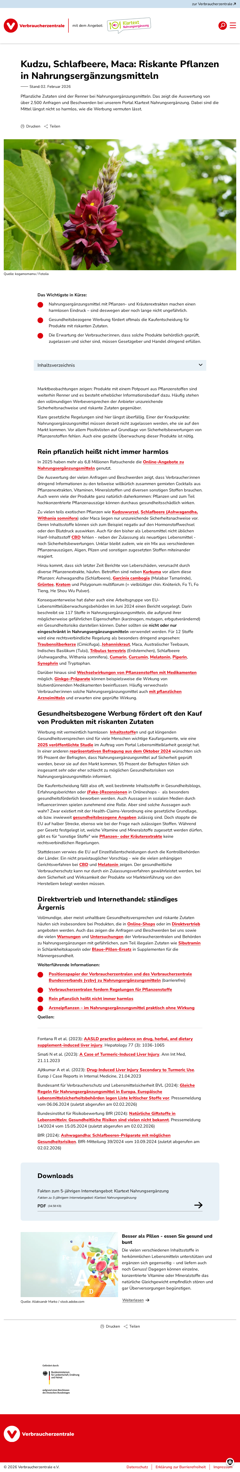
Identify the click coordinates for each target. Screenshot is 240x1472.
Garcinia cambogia (131, 578)
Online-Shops (141, 924)
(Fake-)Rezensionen (107, 792)
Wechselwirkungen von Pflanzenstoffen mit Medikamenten (137, 672)
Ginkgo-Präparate (72, 679)
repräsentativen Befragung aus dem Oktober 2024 (120, 751)
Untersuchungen (107, 936)
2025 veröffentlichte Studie (65, 745)
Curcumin (138, 657)
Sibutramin (189, 943)
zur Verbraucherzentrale (212, 4)
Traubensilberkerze (57, 644)
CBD (76, 537)
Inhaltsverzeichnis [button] (56, 365)
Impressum (223, 1467)
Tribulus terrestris (108, 650)
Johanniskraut (116, 644)
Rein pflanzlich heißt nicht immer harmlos (91, 998)
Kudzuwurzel (125, 512)
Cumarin (118, 657)
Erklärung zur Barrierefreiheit (181, 1467)
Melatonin (160, 657)
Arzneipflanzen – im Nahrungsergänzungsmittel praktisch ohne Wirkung (122, 1008)
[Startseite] (36, 26)
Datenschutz (137, 1467)
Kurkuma (152, 572)
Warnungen (69, 936)
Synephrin (48, 663)
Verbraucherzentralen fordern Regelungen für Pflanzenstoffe (110, 989)
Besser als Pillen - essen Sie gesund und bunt (167, 1239)
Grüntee (46, 584)
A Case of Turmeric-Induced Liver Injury (119, 1054)
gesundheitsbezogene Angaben (104, 817)
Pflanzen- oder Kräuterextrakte (130, 836)
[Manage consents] (230, 1462)
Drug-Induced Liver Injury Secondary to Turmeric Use (140, 1070)
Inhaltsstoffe (123, 732)
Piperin (179, 657)
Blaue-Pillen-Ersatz (111, 949)
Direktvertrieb (186, 924)
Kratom (63, 584)
